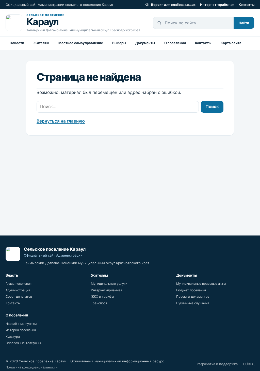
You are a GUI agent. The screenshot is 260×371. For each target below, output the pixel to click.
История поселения (21, 330)
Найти (244, 23)
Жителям (41, 43)
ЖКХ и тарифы (102, 296)
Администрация (18, 290)
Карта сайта (231, 43)
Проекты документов (192, 296)
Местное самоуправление (80, 43)
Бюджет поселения (191, 290)
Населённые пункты (21, 324)
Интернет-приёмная (217, 5)
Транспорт (99, 303)
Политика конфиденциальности (32, 367)
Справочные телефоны (23, 343)
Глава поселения (18, 283)
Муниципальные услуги (109, 283)
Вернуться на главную (61, 121)
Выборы (119, 43)
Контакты (246, 5)
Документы (145, 43)
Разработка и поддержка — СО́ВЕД (225, 364)
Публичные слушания (192, 303)
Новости (17, 43)
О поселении (175, 43)
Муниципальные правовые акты (201, 283)
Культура (13, 337)
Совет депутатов (19, 296)
